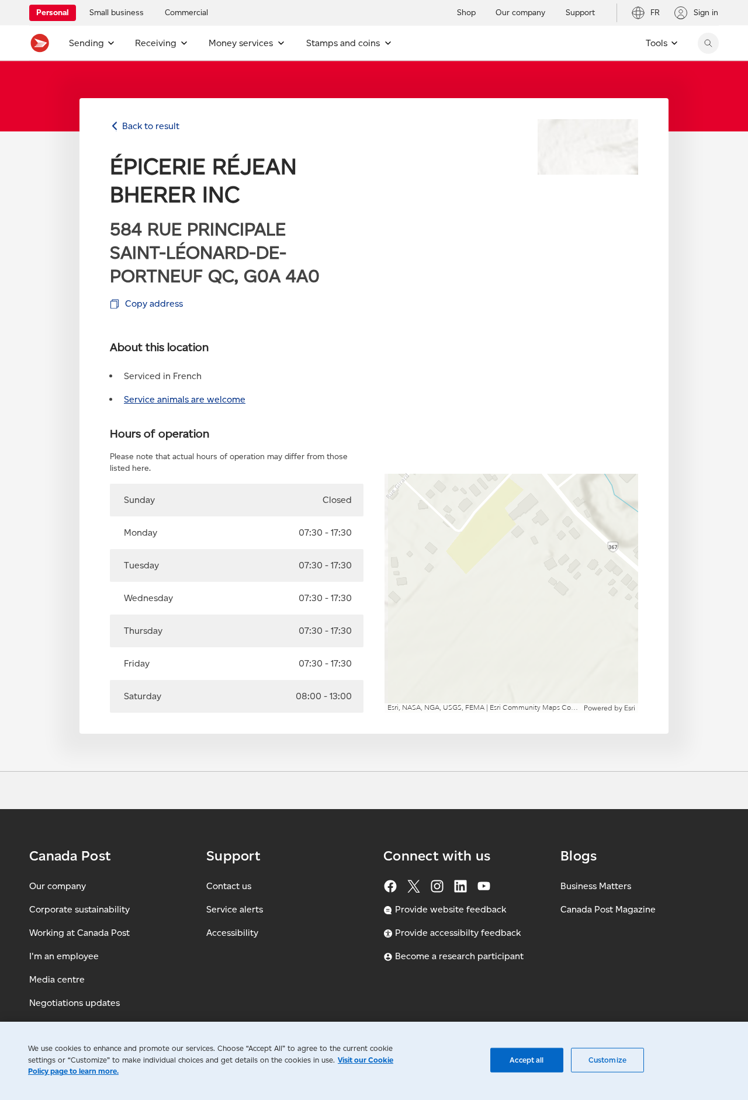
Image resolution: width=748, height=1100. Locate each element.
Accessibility (232, 932)
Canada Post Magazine (608, 909)
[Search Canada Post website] (708, 43)
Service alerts (234, 909)
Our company (57, 885)
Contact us (228, 885)
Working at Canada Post (79, 932)
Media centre (57, 979)
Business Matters (595, 885)
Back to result (150, 125)
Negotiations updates (74, 1002)
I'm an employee (64, 956)
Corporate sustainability (79, 909)
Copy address (154, 303)
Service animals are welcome (184, 399)
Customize (607, 1060)
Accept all (526, 1060)
